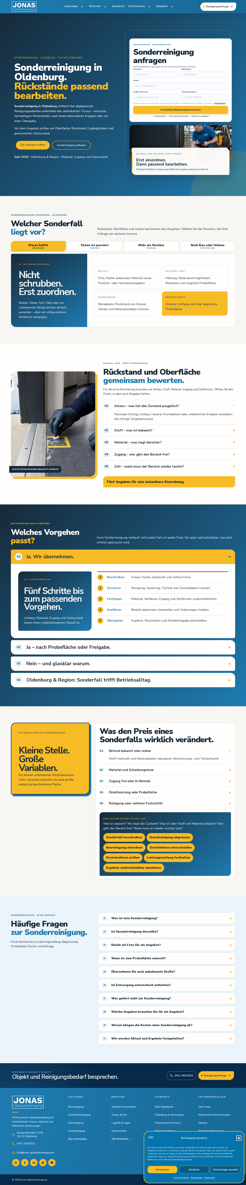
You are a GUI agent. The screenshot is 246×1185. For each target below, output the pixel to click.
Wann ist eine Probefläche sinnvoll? (134, 958)
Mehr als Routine (151, 246)
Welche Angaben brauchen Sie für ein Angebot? (143, 1012)
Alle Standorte (166, 1106)
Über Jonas (204, 1106)
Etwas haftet (38, 246)
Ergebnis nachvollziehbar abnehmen (133, 868)
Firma (136, 81)
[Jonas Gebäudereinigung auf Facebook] (24, 1162)
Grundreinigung (76, 1131)
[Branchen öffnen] (104, 6)
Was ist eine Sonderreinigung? (130, 918)
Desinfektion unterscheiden (171, 847)
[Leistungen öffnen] (82, 6)
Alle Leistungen (79, 1139)
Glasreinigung (75, 1123)
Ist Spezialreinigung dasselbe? (130, 932)
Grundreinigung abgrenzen (169, 837)
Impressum (209, 1177)
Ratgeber (162, 6)
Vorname (138, 69)
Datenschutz (196, 1177)
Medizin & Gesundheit (123, 1106)
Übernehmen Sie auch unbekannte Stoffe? (139, 972)
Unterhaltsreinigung (79, 1114)
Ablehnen (194, 1169)
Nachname (186, 69)
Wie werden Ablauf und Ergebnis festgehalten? (143, 1038)
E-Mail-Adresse (141, 92)
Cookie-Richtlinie (181, 1177)
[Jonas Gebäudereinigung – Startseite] (24, 6)
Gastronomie (118, 1131)
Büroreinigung (76, 1106)
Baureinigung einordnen (124, 847)
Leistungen (71, 6)
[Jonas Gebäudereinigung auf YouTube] (52, 1162)
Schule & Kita (119, 1114)
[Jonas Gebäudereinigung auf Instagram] (15, 1162)
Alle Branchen (121, 1139)
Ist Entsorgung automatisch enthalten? (137, 985)
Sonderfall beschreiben (124, 837)
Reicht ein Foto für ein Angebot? (132, 945)
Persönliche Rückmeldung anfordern (180, 109)
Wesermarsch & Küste (168, 1123)
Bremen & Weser (165, 1131)
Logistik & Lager (120, 1123)
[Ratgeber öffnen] (172, 6)
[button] (238, 1138)
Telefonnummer (189, 92)
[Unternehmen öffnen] (149, 6)
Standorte (118, 6)
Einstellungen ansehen (225, 1169)
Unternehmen (136, 6)
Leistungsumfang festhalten (168, 857)
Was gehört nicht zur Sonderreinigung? (137, 998)
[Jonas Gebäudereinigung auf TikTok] (43, 1162)
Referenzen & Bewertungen (214, 1114)
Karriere (202, 1123)
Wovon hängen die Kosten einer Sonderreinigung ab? (147, 1025)
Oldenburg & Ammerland (169, 1114)
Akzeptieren (162, 1169)
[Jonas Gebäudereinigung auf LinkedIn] (33, 1162)
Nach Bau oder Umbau (207, 246)
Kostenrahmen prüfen (123, 857)
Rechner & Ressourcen (211, 1131)
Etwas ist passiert (95, 246)
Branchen (95, 6)
